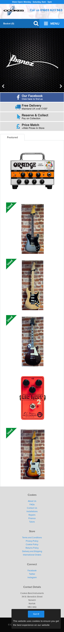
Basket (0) (8, 23)
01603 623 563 (51, 10)
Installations (32, 511)
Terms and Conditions (32, 537)
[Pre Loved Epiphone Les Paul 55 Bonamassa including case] (32, 341)
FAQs (32, 504)
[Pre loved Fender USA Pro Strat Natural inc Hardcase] (32, 285)
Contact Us (32, 508)
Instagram (32, 577)
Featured (12, 137)
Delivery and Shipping (32, 551)
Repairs (32, 515)
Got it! (36, 614)
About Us (32, 501)
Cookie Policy (32, 544)
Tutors (32, 522)
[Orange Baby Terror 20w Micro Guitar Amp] (32, 172)
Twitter (32, 574)
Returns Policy (32, 548)
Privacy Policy (32, 541)
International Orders (32, 555)
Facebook (32, 570)
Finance (32, 518)
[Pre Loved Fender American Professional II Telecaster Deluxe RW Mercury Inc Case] (32, 228)
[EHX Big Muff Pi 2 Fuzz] (32, 397)
